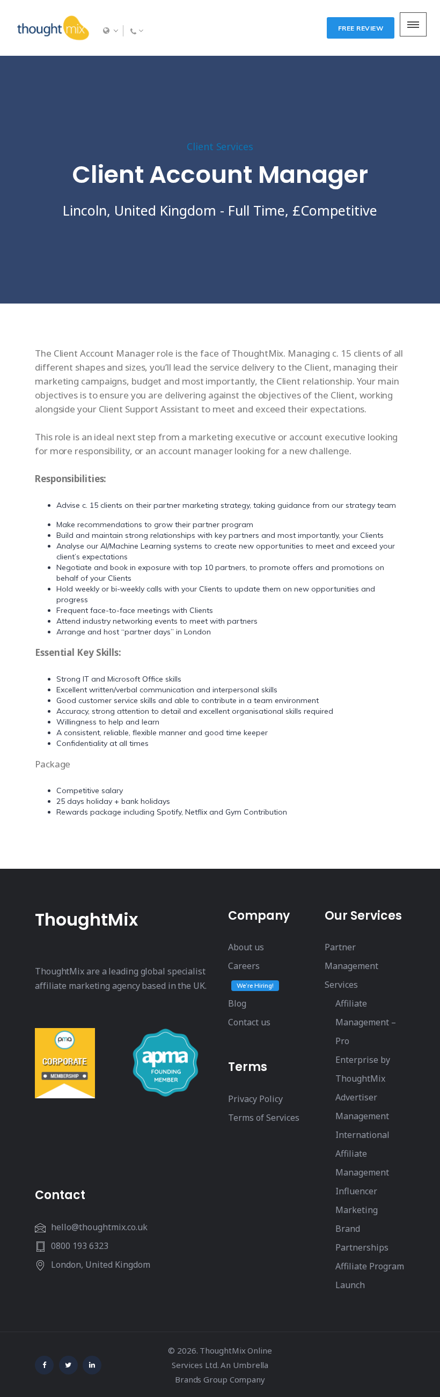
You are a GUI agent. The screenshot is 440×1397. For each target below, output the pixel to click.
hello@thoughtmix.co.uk (99, 1227)
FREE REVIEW (361, 28)
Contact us (249, 1022)
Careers (244, 966)
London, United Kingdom (100, 1264)
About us (246, 947)
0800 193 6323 (79, 1246)
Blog (237, 1003)
